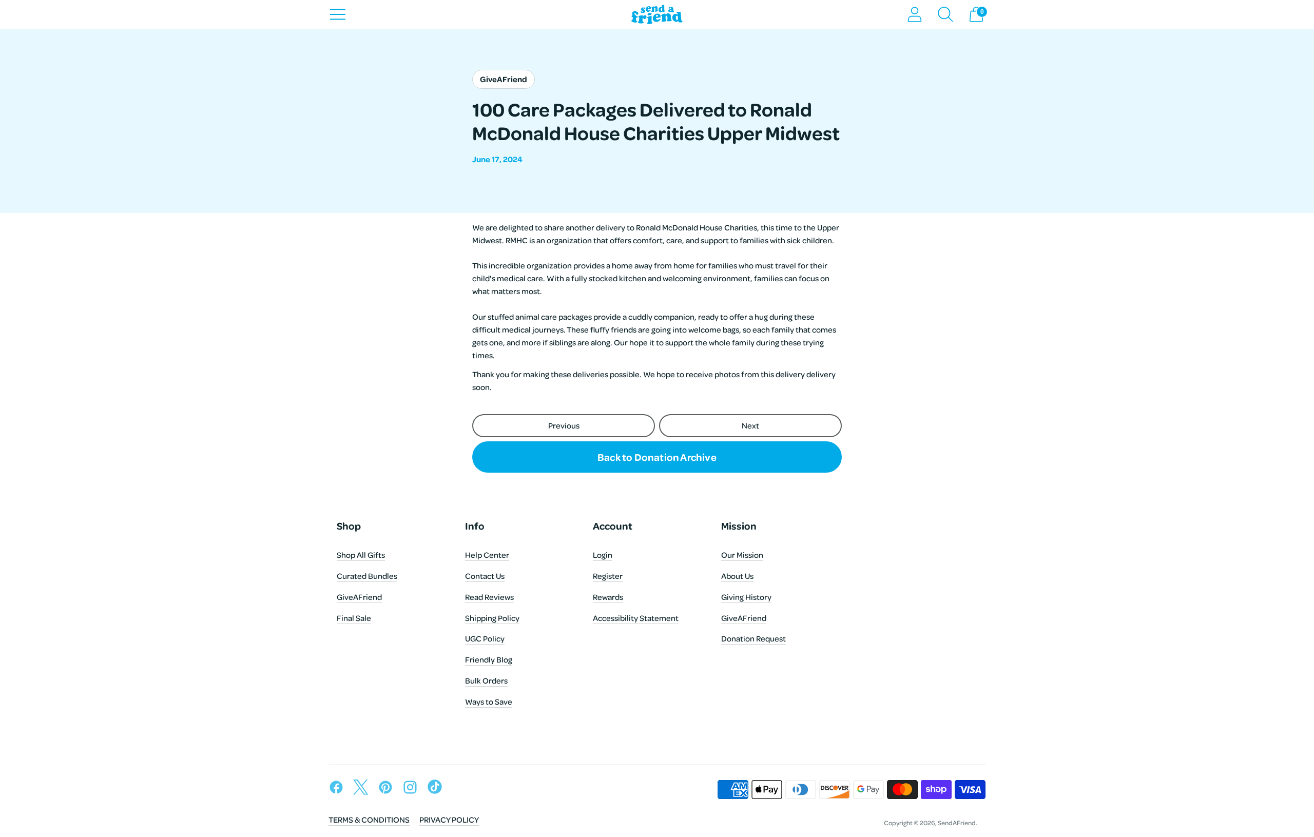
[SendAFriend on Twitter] (363, 789)
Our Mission (742, 555)
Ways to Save (488, 701)
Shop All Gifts (361, 555)
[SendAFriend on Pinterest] (388, 789)
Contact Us (485, 576)
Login (602, 555)
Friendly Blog (488, 659)
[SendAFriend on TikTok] (437, 789)
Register (608, 576)
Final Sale (354, 618)
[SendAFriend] (657, 15)
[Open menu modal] (337, 14)
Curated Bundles (367, 576)
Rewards (608, 597)
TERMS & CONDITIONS (369, 819)
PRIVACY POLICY (449, 819)
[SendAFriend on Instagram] (412, 789)
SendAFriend (957, 823)
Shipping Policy (492, 618)
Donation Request (753, 638)
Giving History (746, 597)
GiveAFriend (359, 597)
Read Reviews (489, 597)
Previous (563, 425)
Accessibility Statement (636, 618)
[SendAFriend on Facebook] (338, 789)
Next (750, 425)
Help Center (487, 555)
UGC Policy (485, 638)
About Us (737, 576)
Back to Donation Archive (657, 456)
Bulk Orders (486, 680)
